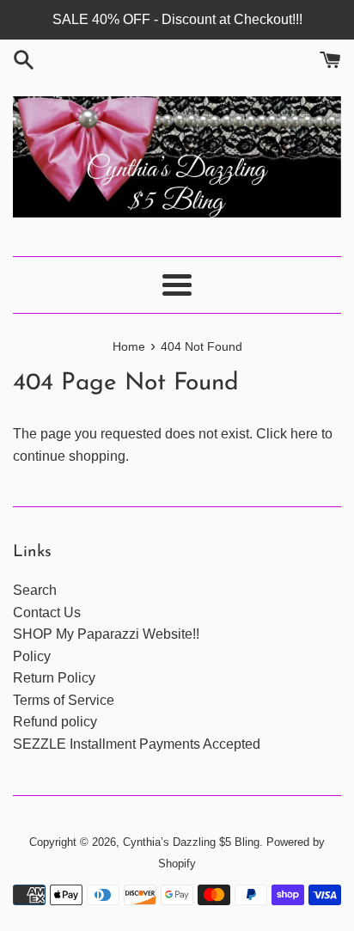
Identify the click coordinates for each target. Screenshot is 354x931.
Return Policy (54, 678)
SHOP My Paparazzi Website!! (106, 634)
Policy (32, 656)
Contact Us (47, 612)
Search (35, 590)
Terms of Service (63, 700)
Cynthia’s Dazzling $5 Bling (191, 842)
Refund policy (55, 721)
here (304, 433)
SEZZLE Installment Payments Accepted (136, 744)
